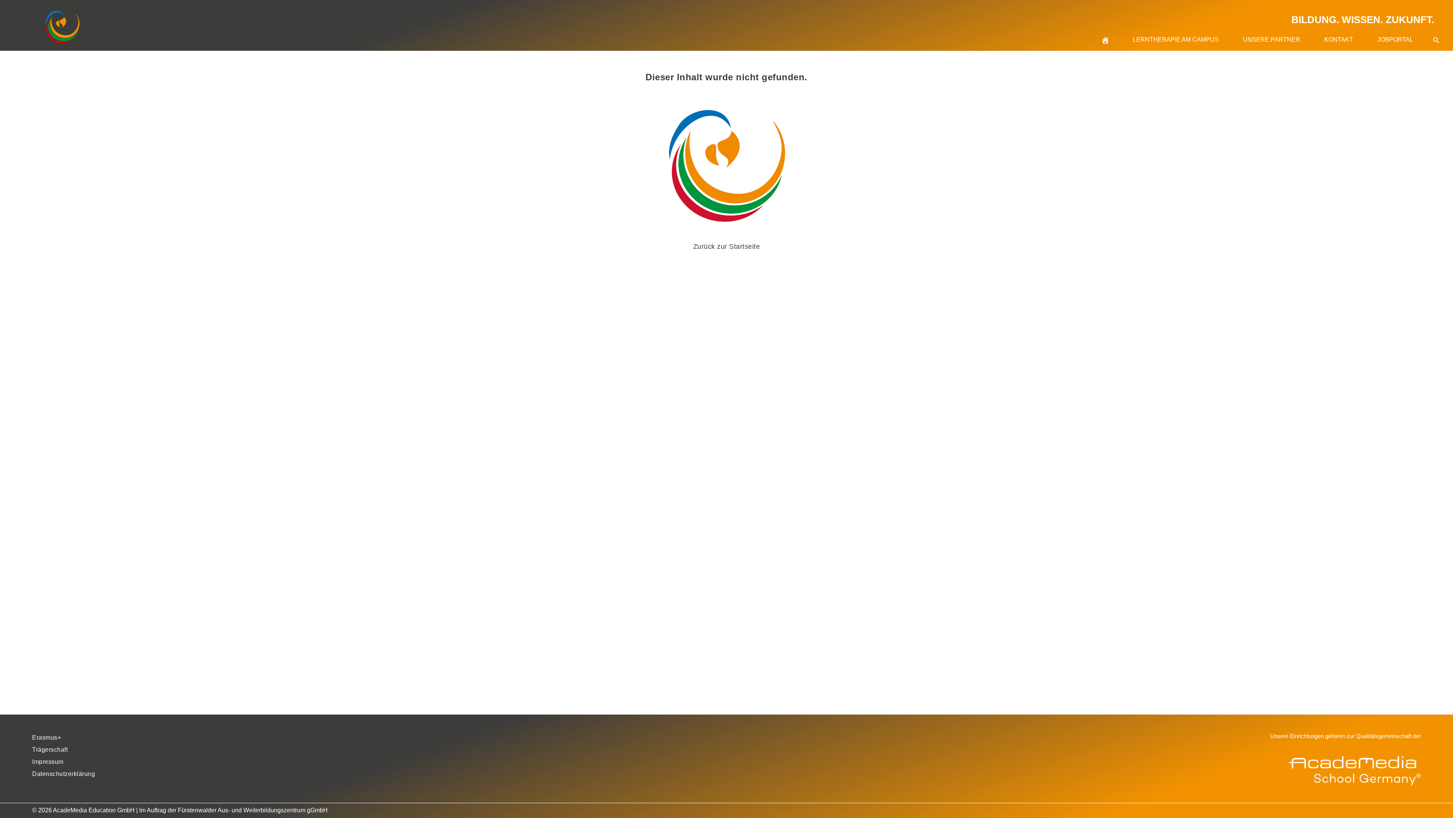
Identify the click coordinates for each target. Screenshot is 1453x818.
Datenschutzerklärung (63, 774)
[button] (1436, 31)
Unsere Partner (1271, 39)
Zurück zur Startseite (726, 246)
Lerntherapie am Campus (1176, 39)
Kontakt (1338, 39)
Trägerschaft (50, 749)
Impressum (48, 762)
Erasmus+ (46, 737)
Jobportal (1395, 39)
